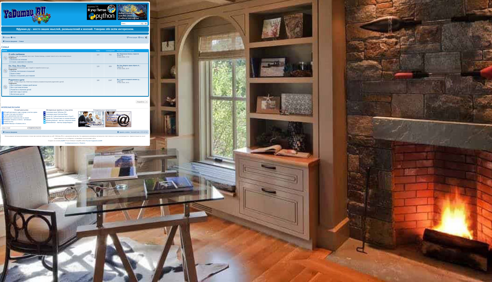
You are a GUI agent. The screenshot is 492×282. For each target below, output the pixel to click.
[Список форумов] (28, 14)
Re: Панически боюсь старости (128, 54)
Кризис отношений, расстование (23, 76)
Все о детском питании (19, 87)
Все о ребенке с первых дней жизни (24, 85)
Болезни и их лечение (19, 59)
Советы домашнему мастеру (13, 116)
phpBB (62, 140)
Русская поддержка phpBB (94, 140)
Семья (5, 47)
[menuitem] (13, 37)
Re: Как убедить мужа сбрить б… (128, 65)
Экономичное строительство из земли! (16, 118)
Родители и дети (16, 80)
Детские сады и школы (19, 92)
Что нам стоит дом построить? (13, 114)
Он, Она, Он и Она (17, 66)
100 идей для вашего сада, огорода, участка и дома (20, 112)
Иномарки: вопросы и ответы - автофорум (17, 119)
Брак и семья (15, 73)
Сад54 (119, 81)
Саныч (119, 67)
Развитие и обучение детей (21, 89)
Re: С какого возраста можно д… (128, 79)
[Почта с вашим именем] (118, 119)
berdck (119, 55)
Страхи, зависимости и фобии (22, 62)
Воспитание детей (17, 94)
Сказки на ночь (8, 121)
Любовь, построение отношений (23, 71)
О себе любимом (17, 54)
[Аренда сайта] (91, 119)
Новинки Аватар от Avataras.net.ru (14, 123)
